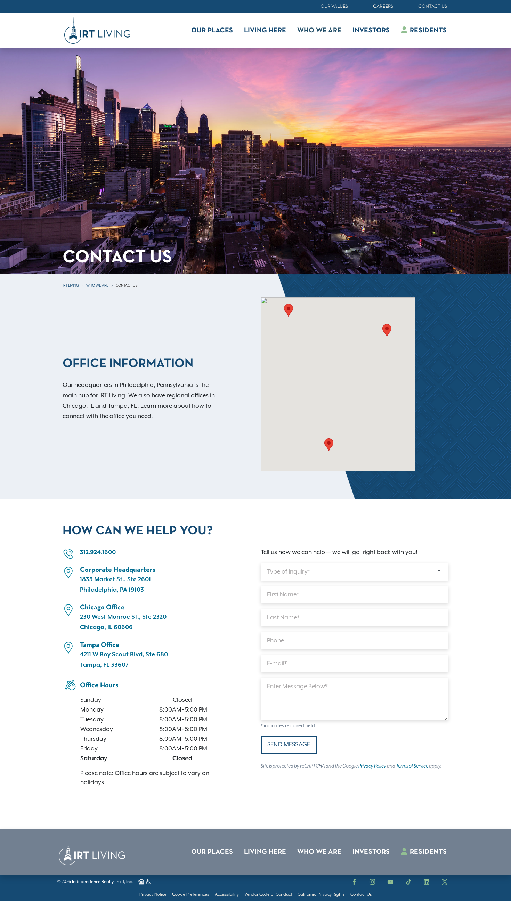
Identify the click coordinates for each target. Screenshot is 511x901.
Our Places (212, 852)
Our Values (334, 6)
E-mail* (277, 663)
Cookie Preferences (190, 894)
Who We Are (97, 286)
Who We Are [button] (319, 30)
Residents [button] (427, 30)
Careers (383, 6)
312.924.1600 (98, 552)
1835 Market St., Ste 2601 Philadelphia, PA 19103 (115, 584)
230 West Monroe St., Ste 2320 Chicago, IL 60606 (123, 622)
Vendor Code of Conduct (268, 894)
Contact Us (432, 6)
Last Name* (283, 617)
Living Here (265, 852)
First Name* (283, 594)
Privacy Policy (372, 766)
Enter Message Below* (297, 686)
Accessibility (227, 894)
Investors (371, 852)
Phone (275, 640)
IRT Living (71, 286)
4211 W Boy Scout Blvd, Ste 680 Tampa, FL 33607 (124, 659)
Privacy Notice (153, 894)
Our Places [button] (212, 30)
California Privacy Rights (321, 894)
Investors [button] (371, 30)
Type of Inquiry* (288, 571)
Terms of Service (412, 766)
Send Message (288, 744)
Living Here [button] (265, 30)
